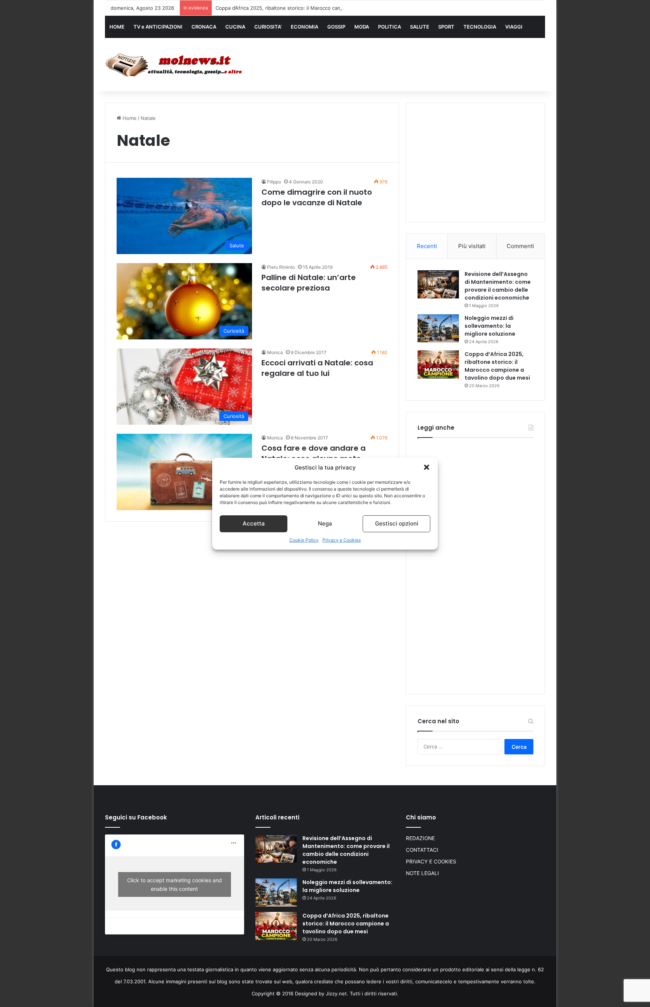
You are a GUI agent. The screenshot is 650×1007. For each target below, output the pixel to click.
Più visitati (472, 246)
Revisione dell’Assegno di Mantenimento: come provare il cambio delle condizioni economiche (498, 285)
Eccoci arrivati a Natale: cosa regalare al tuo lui (317, 368)
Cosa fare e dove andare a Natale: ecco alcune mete (313, 453)
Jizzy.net (336, 993)
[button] (426, 467)
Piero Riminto (281, 267)
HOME (117, 27)
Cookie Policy (304, 540)
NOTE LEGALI (422, 873)
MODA (361, 27)
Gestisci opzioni (396, 523)
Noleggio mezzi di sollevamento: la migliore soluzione (490, 326)
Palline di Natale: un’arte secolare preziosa (308, 282)
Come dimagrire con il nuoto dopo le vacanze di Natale (316, 197)
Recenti (427, 246)
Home (129, 118)
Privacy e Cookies (341, 540)
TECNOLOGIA (479, 27)
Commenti (520, 246)
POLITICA (389, 27)
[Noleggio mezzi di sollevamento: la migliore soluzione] (438, 328)
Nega (325, 523)
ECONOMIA (304, 27)
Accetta (254, 523)
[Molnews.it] (174, 64)
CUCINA (235, 27)
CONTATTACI (422, 850)
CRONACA (203, 27)
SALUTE (419, 27)
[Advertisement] (400, 63)
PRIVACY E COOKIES (431, 862)
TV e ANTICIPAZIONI (158, 27)
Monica (275, 352)
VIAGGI (513, 27)
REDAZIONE (420, 838)
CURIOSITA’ (268, 27)
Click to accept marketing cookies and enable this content (174, 884)
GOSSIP (336, 27)
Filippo (274, 182)
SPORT (446, 27)
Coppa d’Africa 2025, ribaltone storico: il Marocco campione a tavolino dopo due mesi (315, 8)
